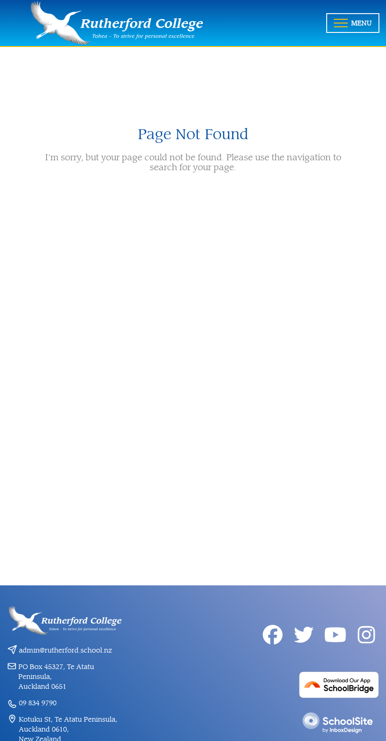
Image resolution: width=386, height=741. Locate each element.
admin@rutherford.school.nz (65, 650)
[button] (352, 23)
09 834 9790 (37, 703)
